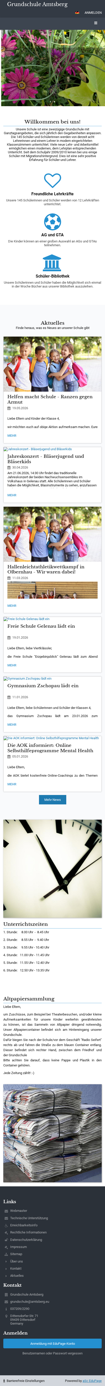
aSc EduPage (92, 1381)
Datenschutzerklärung (26, 1240)
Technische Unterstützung (29, 1218)
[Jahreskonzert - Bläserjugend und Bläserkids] (52, 449)
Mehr (13, 436)
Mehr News (52, 800)
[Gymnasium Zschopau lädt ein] (52, 679)
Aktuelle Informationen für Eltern (55, 67)
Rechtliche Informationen (28, 1232)
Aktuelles (17, 1276)
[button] (77, 12)
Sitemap (16, 1254)
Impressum (18, 1247)
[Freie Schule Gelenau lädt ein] (52, 619)
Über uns (16, 1261)
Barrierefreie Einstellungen (25, 1381)
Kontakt (15, 1268)
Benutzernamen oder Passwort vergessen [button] (52, 1353)
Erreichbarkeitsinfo (23, 1225)
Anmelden (93, 13)
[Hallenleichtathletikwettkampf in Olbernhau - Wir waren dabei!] (52, 534)
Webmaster (18, 1211)
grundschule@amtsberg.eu (29, 1301)
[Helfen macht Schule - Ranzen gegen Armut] (52, 364)
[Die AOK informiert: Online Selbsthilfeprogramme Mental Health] (52, 738)
